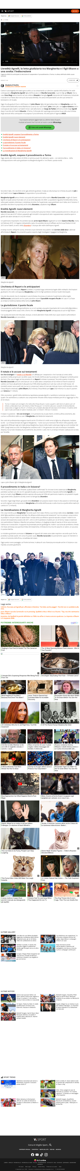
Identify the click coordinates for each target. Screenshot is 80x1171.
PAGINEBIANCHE (42, 1162)
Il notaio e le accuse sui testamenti (15, 145)
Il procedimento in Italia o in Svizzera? (17, 148)
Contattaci (35, 1149)
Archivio (58, 1149)
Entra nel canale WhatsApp (41, 127)
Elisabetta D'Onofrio (12, 85)
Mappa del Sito (44, 1149)
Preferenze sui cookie (52, 1166)
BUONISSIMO (73, 1162)
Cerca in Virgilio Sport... (38, 1145)
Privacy (34, 1166)
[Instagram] (46, 1156)
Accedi (75, 11)
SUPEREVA (40, 1164)
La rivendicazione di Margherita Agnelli (17, 151)
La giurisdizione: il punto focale (14, 142)
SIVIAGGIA (59, 1162)
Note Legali (28, 1166)
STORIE (6, 20)
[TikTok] (41, 1156)
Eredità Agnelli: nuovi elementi (14, 137)
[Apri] (2, 11)
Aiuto (60, 1166)
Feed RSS (52, 1149)
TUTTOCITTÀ (50, 1162)
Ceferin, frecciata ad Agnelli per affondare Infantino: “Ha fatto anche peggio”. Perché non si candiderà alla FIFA (40, 608)
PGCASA (35, 1162)
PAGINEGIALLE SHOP (27, 1162)
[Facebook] (32, 1156)
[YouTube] (37, 1156)
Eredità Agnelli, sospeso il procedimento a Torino (21, 134)
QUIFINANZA (66, 1162)
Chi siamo (21, 1166)
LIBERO (6, 1162)
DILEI (55, 1162)
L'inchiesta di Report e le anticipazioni (16, 140)
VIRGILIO (10, 1162)
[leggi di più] (77, 86)
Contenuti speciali (24, 1149)
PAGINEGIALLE (17, 1162)
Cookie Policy (41, 1166)
